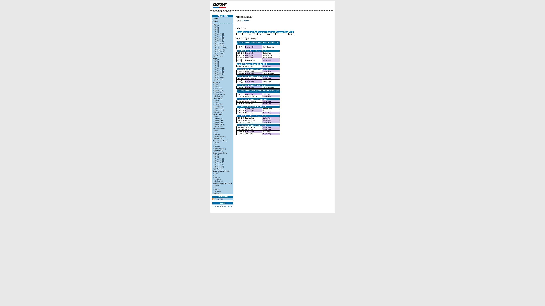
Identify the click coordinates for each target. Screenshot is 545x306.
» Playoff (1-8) (218, 90)
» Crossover (217, 88)
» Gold (215, 132)
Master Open (217, 114)
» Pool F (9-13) (218, 167)
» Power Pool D (218, 161)
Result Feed (219, 199)
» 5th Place (217, 179)
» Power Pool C (218, 159)
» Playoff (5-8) (218, 122)
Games (215, 18)
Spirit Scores (217, 56)
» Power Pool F (218, 36)
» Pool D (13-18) (219, 94)
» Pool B (216, 28)
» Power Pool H (218, 40)
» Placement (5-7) (219, 136)
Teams (215, 21)
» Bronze (216, 134)
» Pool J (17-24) (219, 78)
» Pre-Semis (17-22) (220, 48)
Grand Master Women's (221, 171)
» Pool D (216, 32)
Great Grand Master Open (222, 183)
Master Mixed (217, 98)
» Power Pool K (218, 44)
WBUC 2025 (223, 16)
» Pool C (216, 30)
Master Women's (219, 128)
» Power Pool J (218, 42)
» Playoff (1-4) (218, 120)
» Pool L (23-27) (219, 54)
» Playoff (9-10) (218, 124)
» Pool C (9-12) (218, 92)
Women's (216, 82)
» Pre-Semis (217, 118)
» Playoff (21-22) (219, 52)
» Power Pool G (218, 38)
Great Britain (245, 21)
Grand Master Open (220, 153)
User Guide (217, 206)
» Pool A (216, 26)
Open (215, 58)
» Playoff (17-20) (219, 50)
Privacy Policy (227, 206)
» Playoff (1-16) (218, 46)
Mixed (215, 24)
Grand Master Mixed (220, 141)
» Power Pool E (218, 34)
